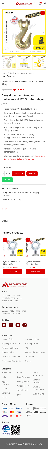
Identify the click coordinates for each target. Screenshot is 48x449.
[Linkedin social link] (14, 199)
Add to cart (19, 173)
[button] (4, 31)
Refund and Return (10, 348)
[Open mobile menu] (3, 3)
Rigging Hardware (17, 73)
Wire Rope (6, 372)
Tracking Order (31, 343)
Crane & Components (38, 388)
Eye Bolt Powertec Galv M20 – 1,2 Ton (12, 263)
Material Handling (37, 381)
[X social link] (11, 199)
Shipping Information (11, 343)
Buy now (32, 173)
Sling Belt (6, 393)
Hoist (4, 377)
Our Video (29, 356)
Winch (4, 397)
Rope (19, 372)
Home (4, 73)
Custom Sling (38, 394)
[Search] (35, 3)
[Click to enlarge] (6, 49)
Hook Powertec (8, 76)
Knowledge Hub (32, 339)
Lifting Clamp (23, 381)
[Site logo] (23, 3)
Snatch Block (22, 390)
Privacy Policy (8, 352)
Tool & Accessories (38, 374)
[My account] (45, 3)
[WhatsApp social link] (17, 199)
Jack (19, 394)
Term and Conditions (11, 356)
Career (28, 361)
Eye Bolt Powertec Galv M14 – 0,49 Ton (35, 263)
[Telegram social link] (20, 199)
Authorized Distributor (12, 361)
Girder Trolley (23, 386)
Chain (4, 388)
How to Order (8, 339)
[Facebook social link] (8, 199)
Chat (8, 179)
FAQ (26, 348)
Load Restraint (23, 377)
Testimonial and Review (35, 352)
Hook (30, 73)
